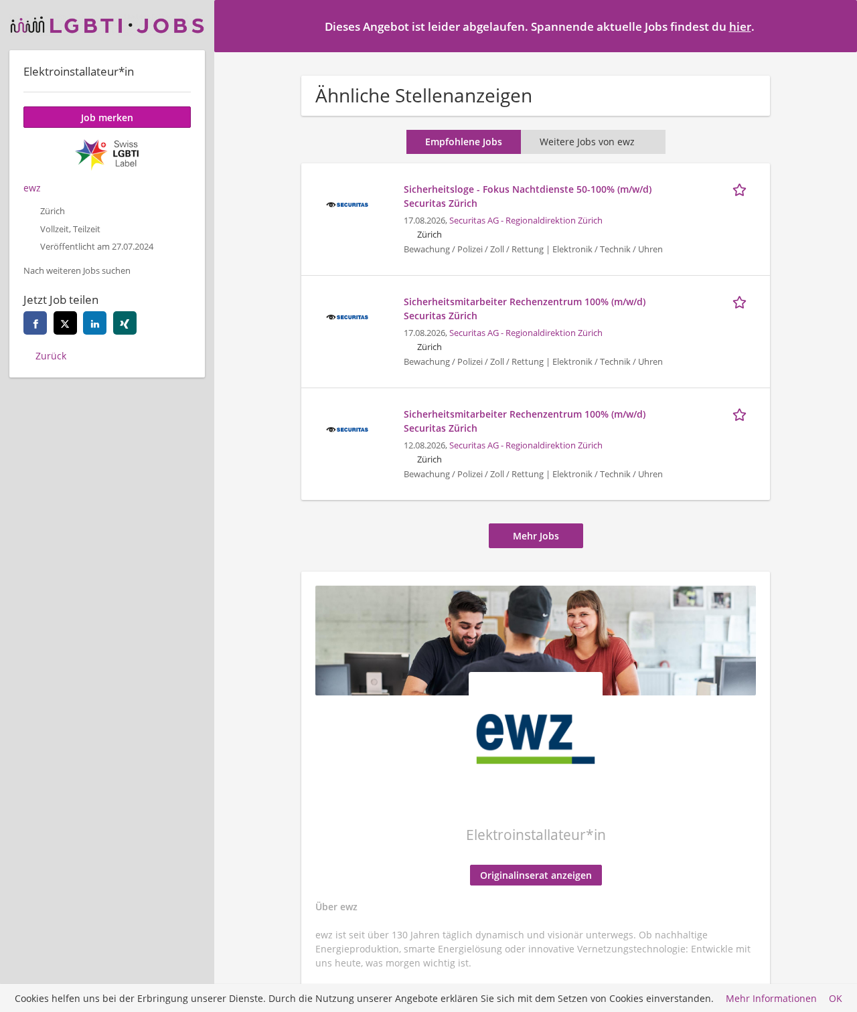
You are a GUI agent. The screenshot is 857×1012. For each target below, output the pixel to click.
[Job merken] (741, 188)
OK (835, 998)
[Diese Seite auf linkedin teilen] (94, 323)
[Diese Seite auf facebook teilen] (35, 323)
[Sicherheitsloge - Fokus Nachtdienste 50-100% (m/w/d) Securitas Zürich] (347, 203)
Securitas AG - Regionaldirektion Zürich (526, 220)
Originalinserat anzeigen (536, 875)
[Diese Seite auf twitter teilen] (65, 323)
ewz (32, 187)
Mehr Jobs (536, 535)
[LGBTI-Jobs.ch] (107, 25)
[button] (836, 25)
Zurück (50, 355)
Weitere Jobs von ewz (587, 141)
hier (740, 26)
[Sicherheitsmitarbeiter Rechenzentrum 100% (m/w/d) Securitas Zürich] (347, 315)
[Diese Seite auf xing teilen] (125, 323)
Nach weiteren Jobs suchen (77, 270)
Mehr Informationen (771, 998)
